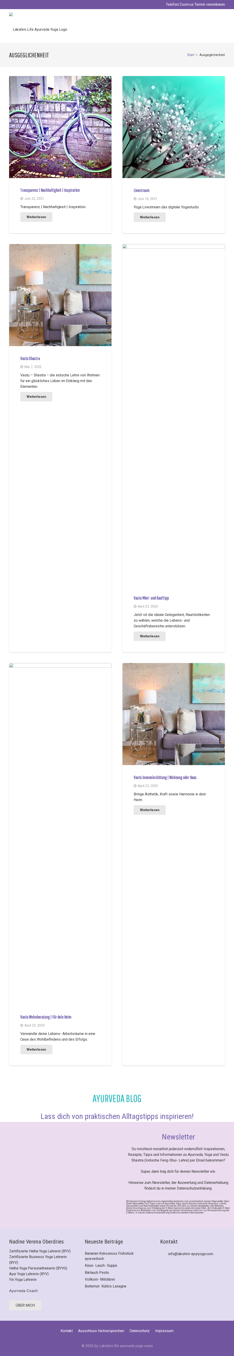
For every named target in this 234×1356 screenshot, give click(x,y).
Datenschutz (140, 1331)
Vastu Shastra (30, 358)
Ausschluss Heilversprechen (101, 1331)
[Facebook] (165, 1271)
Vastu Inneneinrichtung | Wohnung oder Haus (165, 777)
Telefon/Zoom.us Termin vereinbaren (195, 4)
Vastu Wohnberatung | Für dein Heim (45, 1016)
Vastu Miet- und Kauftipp (151, 597)
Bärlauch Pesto (97, 1272)
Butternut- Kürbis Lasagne (105, 1286)
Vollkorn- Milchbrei (100, 1279)
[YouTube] (194, 1271)
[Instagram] (180, 1271)
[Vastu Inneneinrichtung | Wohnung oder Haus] (173, 666)
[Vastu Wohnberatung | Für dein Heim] (60, 666)
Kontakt (67, 1331)
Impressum (164, 1331)
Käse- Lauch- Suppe (101, 1265)
